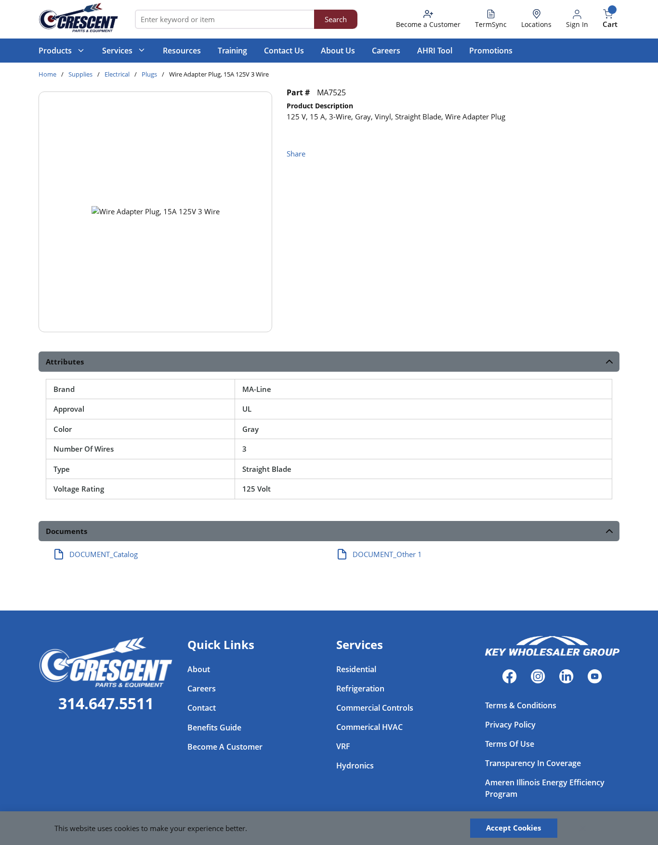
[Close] (583, 828)
